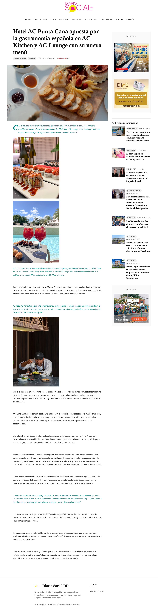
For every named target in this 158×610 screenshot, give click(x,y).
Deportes (131, 218)
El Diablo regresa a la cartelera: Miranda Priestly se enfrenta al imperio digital (136, 177)
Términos (100, 591)
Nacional (131, 237)
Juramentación (133, 191)
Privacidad (93, 591)
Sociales (131, 150)
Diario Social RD (55, 586)
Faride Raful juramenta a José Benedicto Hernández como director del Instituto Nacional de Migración (138, 202)
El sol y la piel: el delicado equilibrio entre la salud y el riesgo (138, 157)
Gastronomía (20, 59)
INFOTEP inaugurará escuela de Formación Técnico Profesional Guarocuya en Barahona (138, 246)
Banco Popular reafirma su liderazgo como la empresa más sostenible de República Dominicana (138, 272)
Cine (129, 169)
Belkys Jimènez (63, 59)
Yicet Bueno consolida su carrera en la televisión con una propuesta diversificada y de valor (138, 136)
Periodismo (132, 128)
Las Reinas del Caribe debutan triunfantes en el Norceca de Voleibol (137, 224)
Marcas (32, 59)
